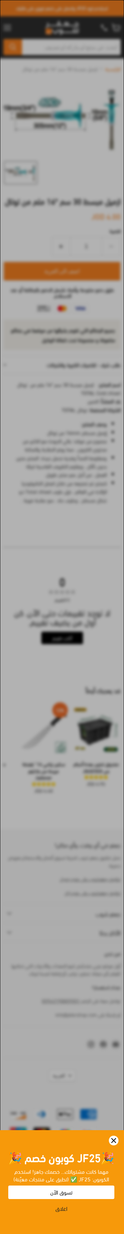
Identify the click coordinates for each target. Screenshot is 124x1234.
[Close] (113, 1140)
